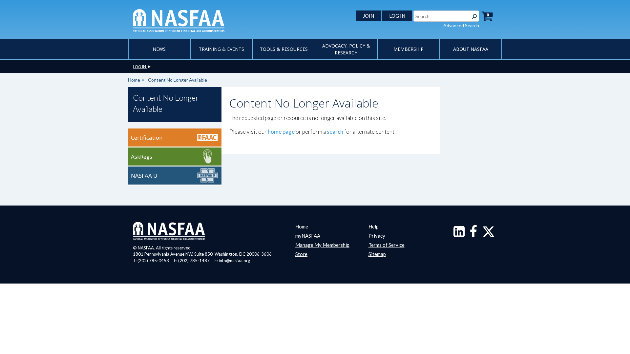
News (159, 49)
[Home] (178, 20)
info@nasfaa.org (234, 260)
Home (134, 80)
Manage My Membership (322, 245)
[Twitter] (488, 234)
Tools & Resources (284, 49)
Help (373, 226)
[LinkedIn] (459, 234)
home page (281, 131)
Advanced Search (461, 25)
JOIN (368, 16)
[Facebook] (473, 234)
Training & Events (221, 49)
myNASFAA (307, 236)
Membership (408, 49)
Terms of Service (386, 245)
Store (301, 254)
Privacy (376, 236)
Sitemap (377, 254)
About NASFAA (470, 49)
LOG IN (397, 16)
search (335, 131)
